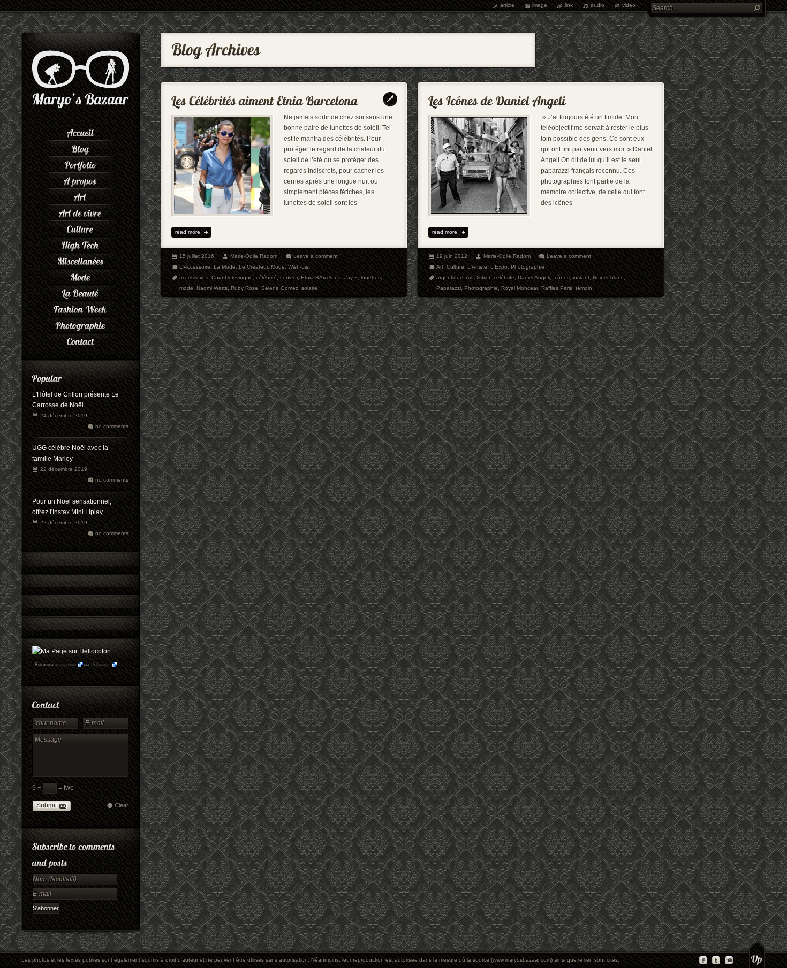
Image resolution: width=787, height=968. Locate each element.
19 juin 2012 (451, 256)
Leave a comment (315, 256)
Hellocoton (100, 664)
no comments (111, 426)
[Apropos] (80, 179)
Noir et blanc (608, 277)
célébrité (266, 277)
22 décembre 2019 (63, 469)
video (628, 5)
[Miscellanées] (80, 259)
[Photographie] (80, 324)
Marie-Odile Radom (253, 256)
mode (186, 288)
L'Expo (499, 267)
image (539, 5)
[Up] (757, 954)
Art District (478, 277)
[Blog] (80, 147)
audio (597, 5)
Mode (278, 267)
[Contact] (80, 340)
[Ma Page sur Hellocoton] (71, 651)
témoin (584, 288)
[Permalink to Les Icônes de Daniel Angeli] (497, 98)
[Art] (80, 195)
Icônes (561, 277)
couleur (289, 277)
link (569, 5)
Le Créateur (253, 267)
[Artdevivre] (80, 211)
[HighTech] (80, 243)
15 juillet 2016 (196, 256)
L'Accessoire (194, 267)
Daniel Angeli (534, 277)
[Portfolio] (80, 163)
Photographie (527, 267)
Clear (121, 805)
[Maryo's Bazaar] (80, 107)
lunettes (371, 277)
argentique (449, 277)
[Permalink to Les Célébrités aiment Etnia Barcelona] (264, 98)
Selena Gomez (279, 288)
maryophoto (65, 664)
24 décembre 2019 (63, 415)
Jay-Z (351, 277)
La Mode (225, 267)
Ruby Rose (244, 288)
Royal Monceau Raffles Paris (536, 288)
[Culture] (80, 227)
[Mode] (80, 276)
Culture (455, 267)
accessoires (193, 277)
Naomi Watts (212, 288)
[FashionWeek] (80, 308)
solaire (309, 288)
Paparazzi (448, 288)
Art (439, 267)
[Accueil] (80, 131)
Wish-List (299, 267)
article (507, 5)
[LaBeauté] (80, 292)
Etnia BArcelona (321, 277)
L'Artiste (477, 267)
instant (581, 277)
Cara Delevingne (232, 277)
